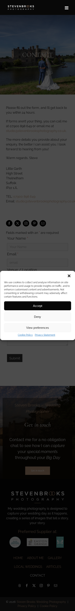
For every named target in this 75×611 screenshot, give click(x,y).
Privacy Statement (45, 335)
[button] (69, 276)
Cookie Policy (25, 335)
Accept (37, 305)
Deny (37, 316)
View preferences (37, 327)
